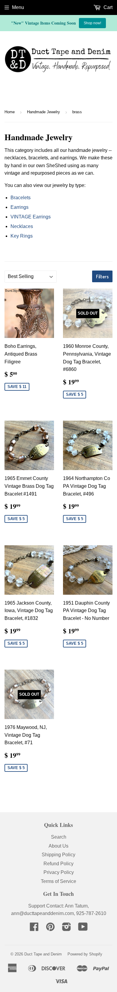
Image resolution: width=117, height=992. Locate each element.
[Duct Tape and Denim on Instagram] (66, 928)
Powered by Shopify (85, 954)
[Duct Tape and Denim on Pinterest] (50, 928)
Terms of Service (58, 881)
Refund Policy (59, 863)
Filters (102, 277)
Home (9, 112)
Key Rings (21, 235)
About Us (58, 845)
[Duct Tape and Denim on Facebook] (34, 928)
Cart (107, 7)
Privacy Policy (59, 872)
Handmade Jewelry (43, 112)
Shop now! (92, 23)
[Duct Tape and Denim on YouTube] (83, 928)
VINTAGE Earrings (30, 216)
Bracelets (20, 197)
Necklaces (21, 226)
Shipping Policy (58, 854)
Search (58, 836)
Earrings (19, 207)
